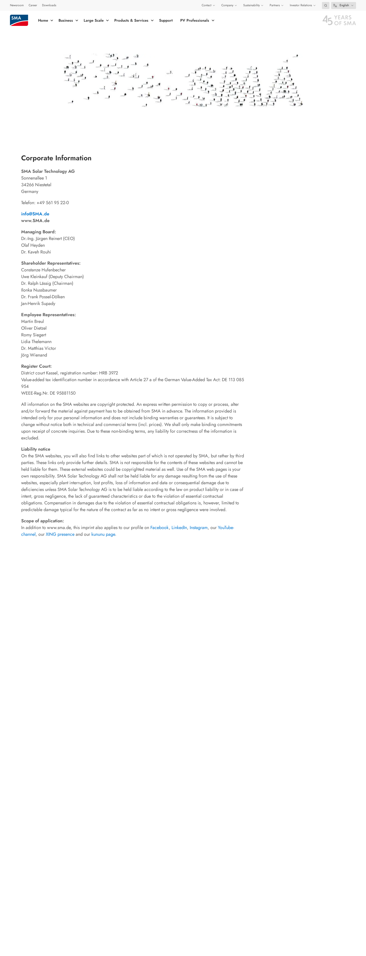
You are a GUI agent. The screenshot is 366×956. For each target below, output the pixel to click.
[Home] (19, 20)
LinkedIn (179, 527)
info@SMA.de (35, 214)
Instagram (199, 527)
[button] (325, 5)
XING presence (60, 534)
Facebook (159, 527)
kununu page (103, 534)
